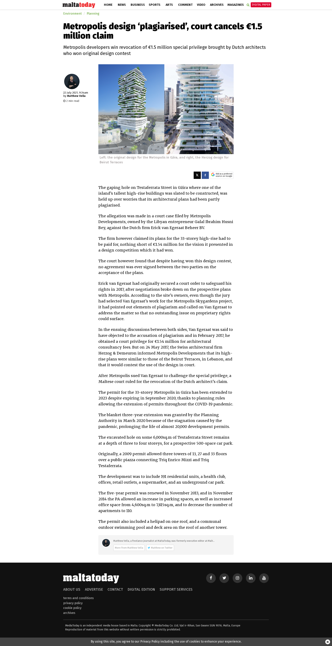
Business (138, 5)
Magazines (235, 5)
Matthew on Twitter (162, 547)
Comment (185, 5)
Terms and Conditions (78, 598)
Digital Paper (261, 4)
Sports (154, 5)
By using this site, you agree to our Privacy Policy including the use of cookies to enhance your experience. (166, 641)
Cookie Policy (72, 608)
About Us (71, 589)
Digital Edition (141, 589)
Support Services (176, 589)
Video (201, 5)
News (122, 5)
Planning (93, 13)
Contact (115, 589)
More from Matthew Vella (129, 547)
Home (108, 5)
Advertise (94, 589)
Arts (169, 5)
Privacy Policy (73, 603)
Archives (217, 5)
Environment (72, 13)
